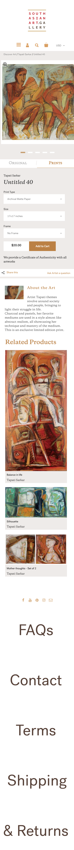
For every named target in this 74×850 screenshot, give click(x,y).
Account (28, 45)
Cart (46, 45)
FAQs (36, 630)
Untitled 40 (39, 54)
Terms (36, 730)
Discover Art (10, 54)
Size (13, 213)
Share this (12, 272)
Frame (11, 230)
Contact (36, 680)
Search (37, 45)
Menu (18, 45)
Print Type (17, 195)
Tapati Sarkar (24, 54)
